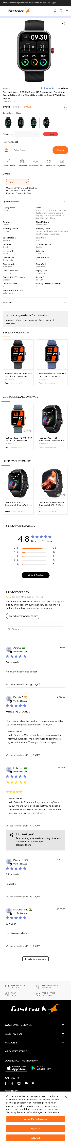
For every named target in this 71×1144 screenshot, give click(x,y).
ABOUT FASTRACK (17, 1051)
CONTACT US (14, 1033)
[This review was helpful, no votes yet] (31, 684)
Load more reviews (35, 959)
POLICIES (11, 1042)
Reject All (35, 1128)
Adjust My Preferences (35, 1119)
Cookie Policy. (52, 1112)
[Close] (65, 1096)
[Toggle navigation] (4, 10)
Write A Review (36, 575)
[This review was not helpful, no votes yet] (36, 684)
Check (60, 150)
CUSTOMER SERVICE (18, 1025)
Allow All (35, 1137)
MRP (13, 107)
